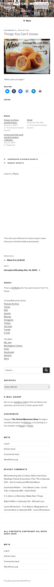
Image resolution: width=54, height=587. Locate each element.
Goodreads (9, 352)
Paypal (21, 426)
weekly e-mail (20, 402)
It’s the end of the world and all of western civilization (13, 137)
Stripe (30, 426)
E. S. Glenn (9, 496)
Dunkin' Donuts (16, 163)
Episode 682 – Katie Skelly (23, 491)
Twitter (7, 323)
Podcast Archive (11, 304)
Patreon (27, 422)
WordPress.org (11, 459)
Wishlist (8, 355)
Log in (7, 444)
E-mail (7, 333)
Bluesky (7, 317)
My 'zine (8, 342)
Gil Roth (15, 288)
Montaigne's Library (13, 346)
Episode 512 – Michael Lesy (31, 501)
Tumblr (7, 329)
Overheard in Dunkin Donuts (23, 159)
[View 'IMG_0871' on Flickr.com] (27, 73)
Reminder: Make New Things (30, 496)
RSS (6, 310)
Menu (28, 21)
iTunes (7, 307)
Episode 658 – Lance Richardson (35, 510)
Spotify (7, 313)
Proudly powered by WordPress (17, 581)
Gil (27, 30)
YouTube (8, 326)
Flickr (6, 349)
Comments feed (11, 454)
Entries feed (9, 449)
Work (6, 359)
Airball (29, 120)
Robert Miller (10, 501)
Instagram (8, 320)
